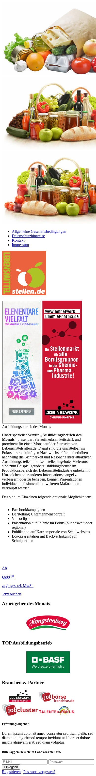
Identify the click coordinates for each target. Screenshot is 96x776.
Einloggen (11, 767)
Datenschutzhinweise (28, 236)
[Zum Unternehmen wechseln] (48, 633)
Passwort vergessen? (39, 772)
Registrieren (11, 772)
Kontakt (18, 240)
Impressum (20, 245)
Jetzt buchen (11, 594)
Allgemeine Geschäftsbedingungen (39, 231)
